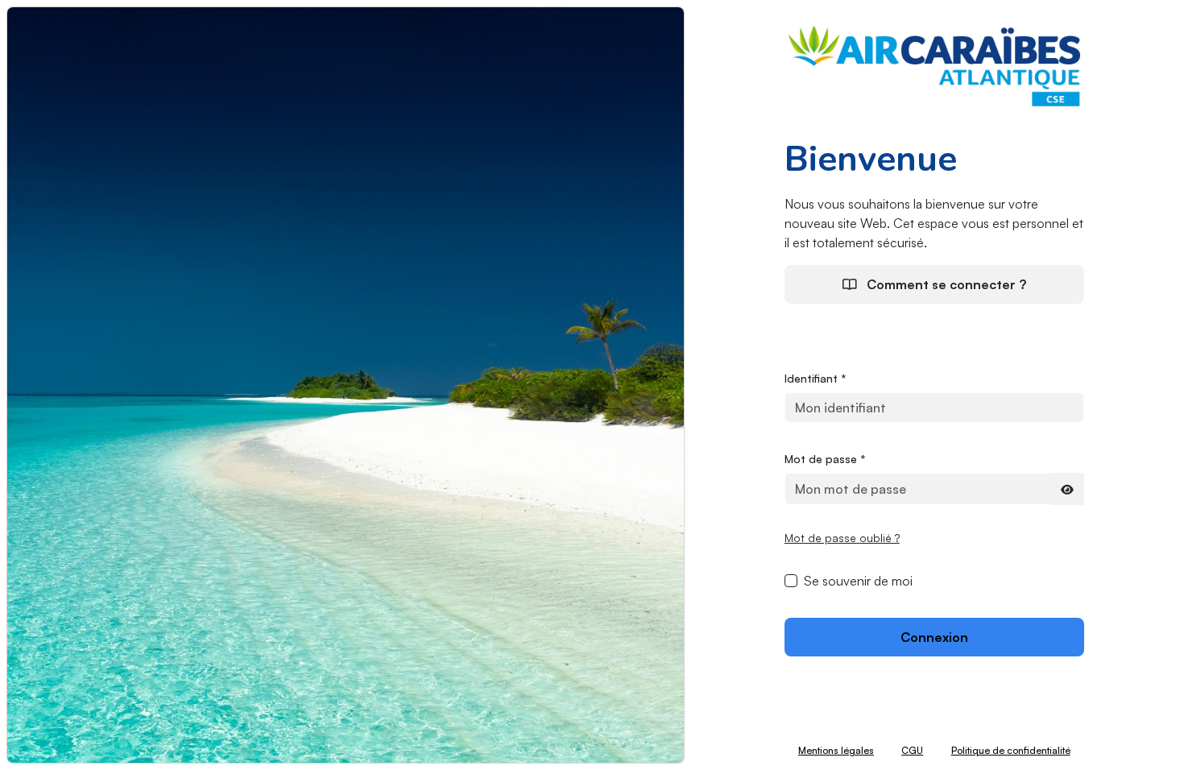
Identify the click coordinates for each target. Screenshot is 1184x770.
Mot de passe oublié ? (842, 537)
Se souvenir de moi (858, 581)
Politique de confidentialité (1010, 750)
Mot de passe (825, 459)
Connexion (934, 637)
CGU (912, 750)
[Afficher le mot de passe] (1067, 489)
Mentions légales (836, 750)
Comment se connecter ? (944, 284)
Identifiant (816, 378)
